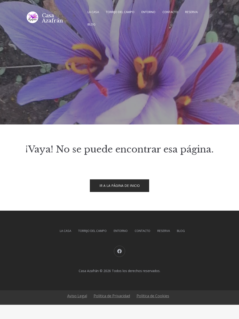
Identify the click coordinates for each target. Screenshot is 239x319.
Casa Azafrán (52, 18)
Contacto (170, 12)
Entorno (148, 12)
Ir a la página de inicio (119, 185)
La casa (93, 12)
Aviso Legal (77, 295)
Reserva (191, 12)
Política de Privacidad (112, 295)
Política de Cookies (153, 295)
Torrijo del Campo (120, 12)
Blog (91, 24)
